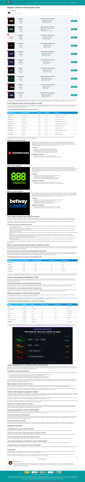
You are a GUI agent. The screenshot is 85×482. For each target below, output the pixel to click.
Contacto (57, 480)
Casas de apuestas (73, 2)
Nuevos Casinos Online (71, 101)
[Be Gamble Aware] (50, 472)
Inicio (30, 2)
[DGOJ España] (26, 472)
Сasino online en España (48, 474)
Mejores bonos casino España (62, 2)
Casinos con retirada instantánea (59, 196)
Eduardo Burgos (13, 10)
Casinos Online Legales (42, 395)
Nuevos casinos (36, 2)
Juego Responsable (52, 480)
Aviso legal (28, 480)
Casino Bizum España (56, 298)
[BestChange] (58, 472)
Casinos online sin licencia (61, 145)
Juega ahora (74, 20)
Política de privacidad (35, 480)
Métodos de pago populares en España (48, 2)
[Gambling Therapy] (42, 472)
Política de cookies (43, 480)
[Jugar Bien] (34, 472)
